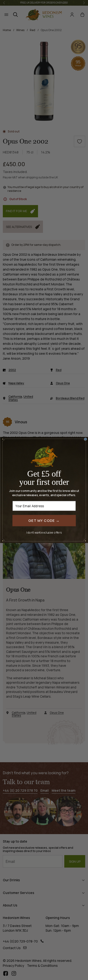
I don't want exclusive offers (44, 532)
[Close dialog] (85, 439)
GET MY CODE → (44, 520)
